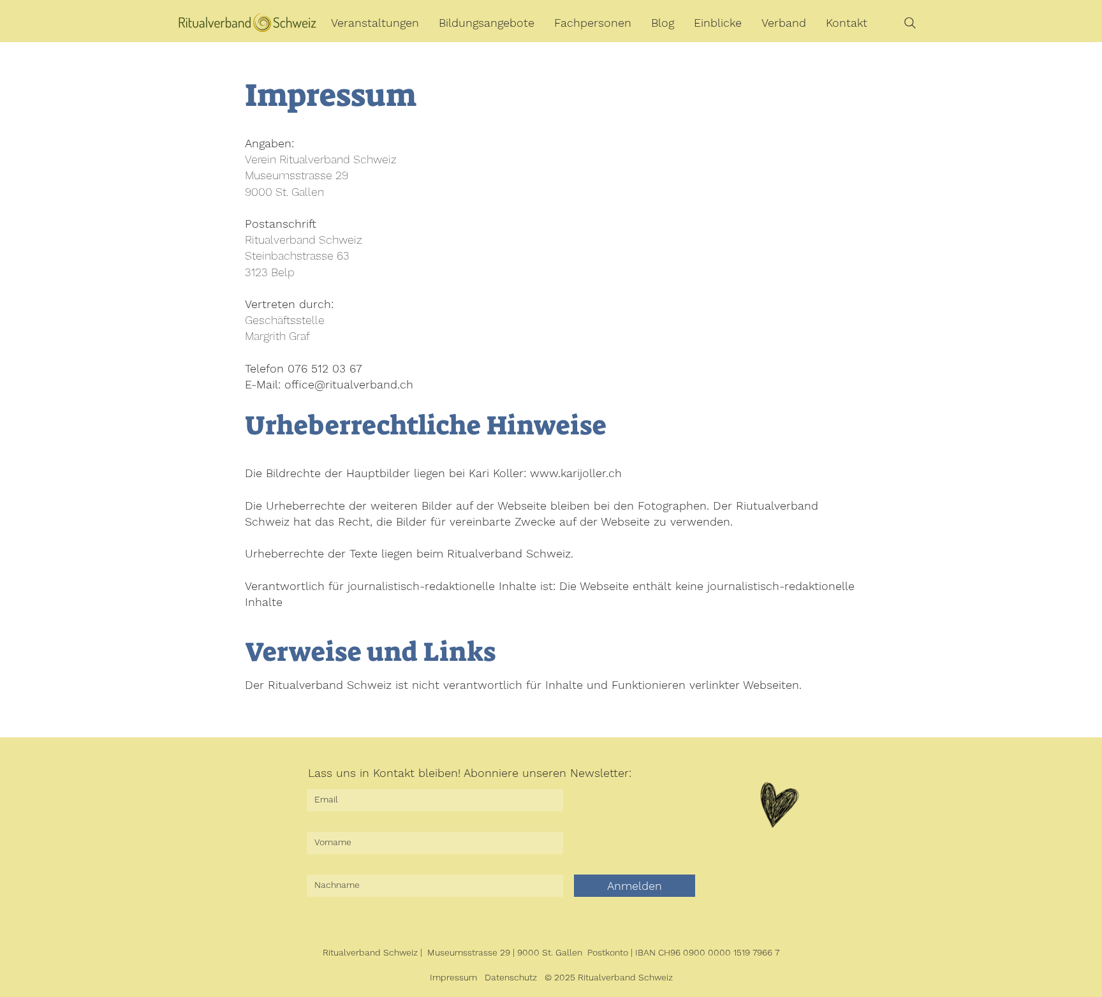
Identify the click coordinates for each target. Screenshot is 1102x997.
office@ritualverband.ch (348, 384)
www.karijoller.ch (576, 473)
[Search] (910, 23)
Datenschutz (511, 977)
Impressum (453, 977)
